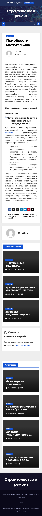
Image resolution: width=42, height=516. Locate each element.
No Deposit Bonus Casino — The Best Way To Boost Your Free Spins (21, 509)
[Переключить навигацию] (19, 24)
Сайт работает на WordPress (13, 494)
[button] (35, 24)
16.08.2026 (12, 413)
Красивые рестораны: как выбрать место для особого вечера (20, 290)
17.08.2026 (12, 388)
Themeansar (21, 497)
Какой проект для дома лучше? (14, 217)
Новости (10, 36)
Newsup (32, 494)
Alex (19, 52)
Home (21, 503)
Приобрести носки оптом (28, 216)
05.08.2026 (12, 438)
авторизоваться (23, 345)
